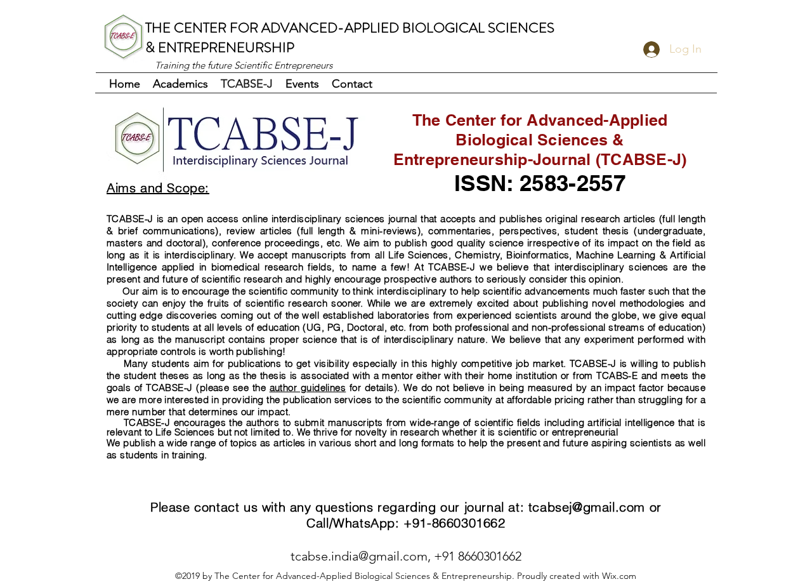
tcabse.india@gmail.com (359, 556)
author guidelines (308, 388)
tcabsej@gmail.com (586, 507)
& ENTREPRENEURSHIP (219, 47)
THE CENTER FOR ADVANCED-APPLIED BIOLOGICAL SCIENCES (349, 27)
